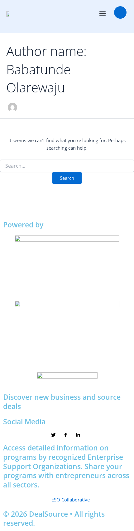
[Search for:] (67, 166)
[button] (103, 13)
